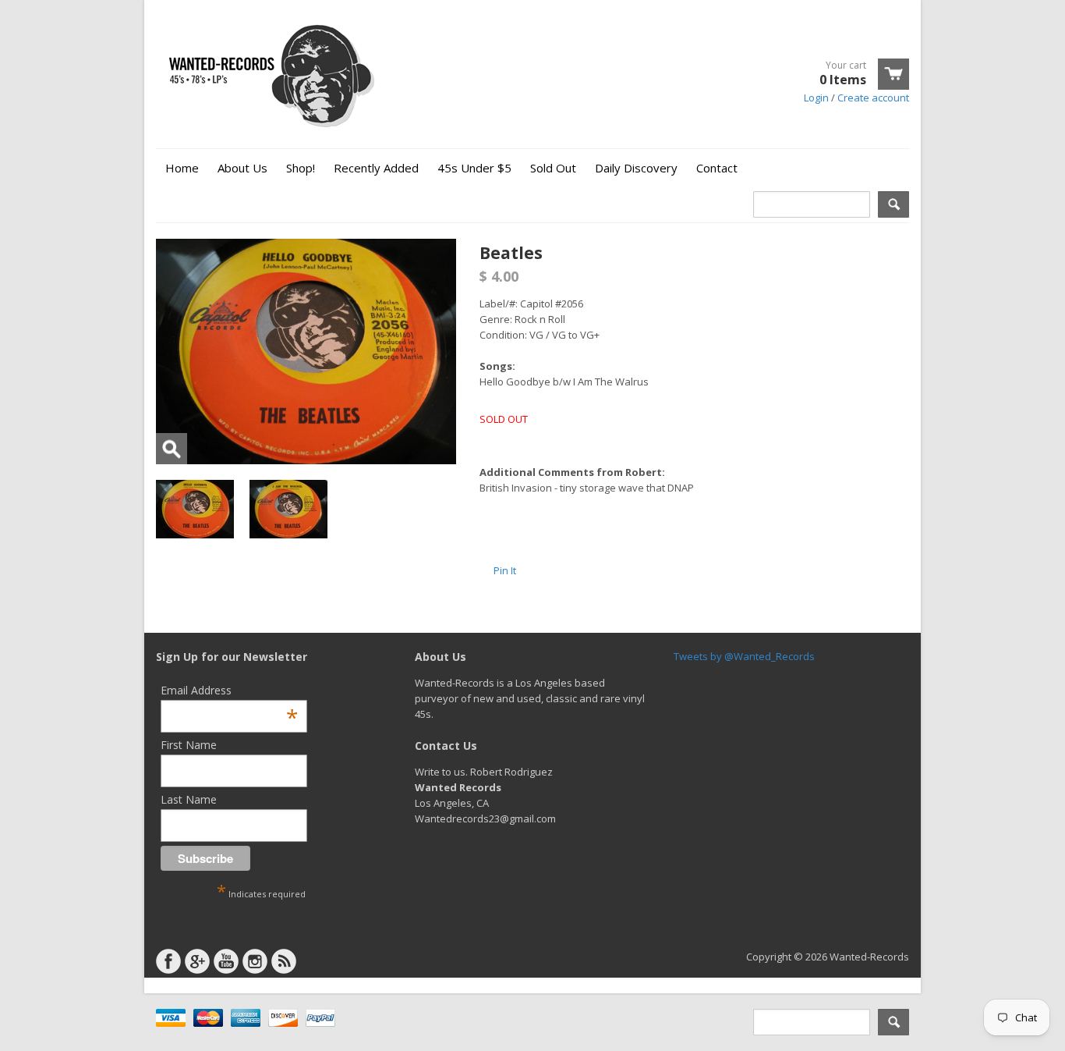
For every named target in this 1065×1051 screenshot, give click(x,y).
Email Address (229, 690)
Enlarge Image (171, 448)
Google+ (197, 961)
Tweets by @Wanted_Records (744, 656)
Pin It (505, 570)
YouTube (226, 961)
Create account (873, 98)
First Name (189, 744)
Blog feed (283, 961)
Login (816, 98)
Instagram (254, 961)
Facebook (168, 961)
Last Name (189, 799)
